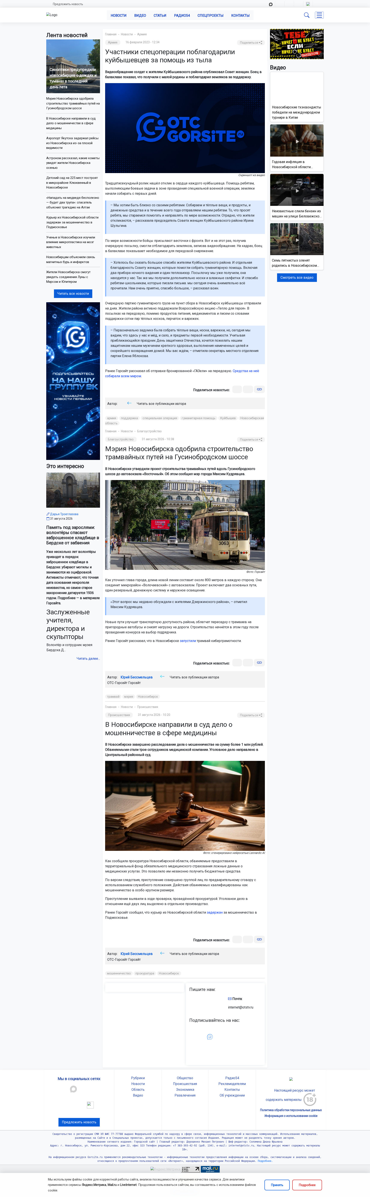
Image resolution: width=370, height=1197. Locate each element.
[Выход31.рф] (297, 44)
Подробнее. (264, 1161)
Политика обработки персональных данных (291, 1110)
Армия (142, 34)
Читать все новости (73, 294)
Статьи (160, 15)
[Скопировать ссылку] (259, 389)
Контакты (240, 15)
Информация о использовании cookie (291, 1116)
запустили (188, 641)
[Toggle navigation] (319, 15)
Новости (119, 15)
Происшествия (147, 707)
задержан (215, 912)
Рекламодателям (232, 1084)
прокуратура (145, 973)
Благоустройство (149, 431)
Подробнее (307, 1185)
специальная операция (160, 418)
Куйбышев (228, 418)
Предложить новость (68, 4)
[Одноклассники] (248, 389)
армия (111, 418)
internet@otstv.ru (240, 1007)
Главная (110, 34)
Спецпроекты (211, 15)
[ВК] (237, 389)
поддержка (129, 418)
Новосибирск (148, 697)
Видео (140, 15)
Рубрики (138, 1078)
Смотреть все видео (296, 277)
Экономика (185, 1090)
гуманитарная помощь (198, 418)
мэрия (128, 697)
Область (138, 1090)
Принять (277, 1185)
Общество (185, 1078)
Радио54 (182, 15)
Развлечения (185, 1095)
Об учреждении (232, 1095)
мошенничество (119, 973)
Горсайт (134, 683)
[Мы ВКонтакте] (73, 381)
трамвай (113, 697)
